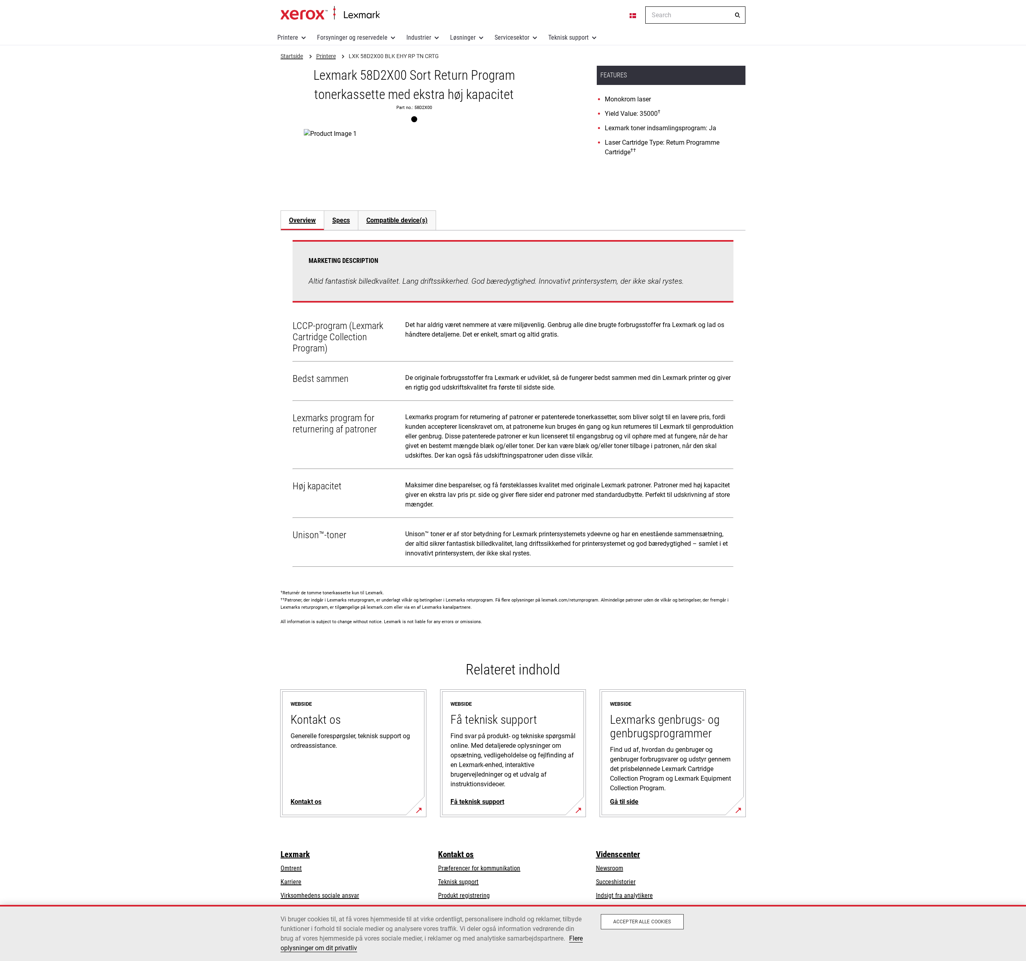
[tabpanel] (513, 405)
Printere (287, 37)
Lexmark (295, 854)
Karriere (291, 882)
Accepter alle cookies (642, 922)
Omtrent (291, 868)
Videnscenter (618, 854)
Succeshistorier (616, 882)
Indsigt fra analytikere (624, 895)
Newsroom (609, 868)
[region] (513, 933)
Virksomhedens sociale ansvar (320, 895)
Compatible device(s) (397, 220)
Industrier (418, 37)
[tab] (302, 220)
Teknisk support (568, 37)
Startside (330, 13)
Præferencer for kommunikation (479, 868)
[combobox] (695, 15)
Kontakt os (456, 854)
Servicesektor (512, 37)
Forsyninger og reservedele (352, 37)
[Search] (737, 15)
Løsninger (463, 37)
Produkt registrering (464, 895)
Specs (341, 220)
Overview (302, 220)
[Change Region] (633, 15)
